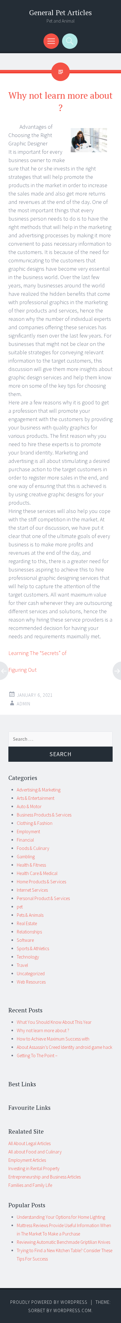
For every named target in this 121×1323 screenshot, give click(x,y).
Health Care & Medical (37, 873)
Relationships (29, 932)
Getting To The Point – (37, 1055)
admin (23, 704)
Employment (28, 831)
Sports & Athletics (33, 948)
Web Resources (31, 982)
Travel (22, 965)
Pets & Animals (30, 915)
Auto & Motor (29, 806)
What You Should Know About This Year (54, 1022)
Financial (25, 840)
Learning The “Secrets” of (37, 653)
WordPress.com (72, 1310)
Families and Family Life (30, 1185)
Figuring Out (22, 669)
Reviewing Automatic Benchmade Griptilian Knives (63, 1242)
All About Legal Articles (29, 1143)
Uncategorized (31, 973)
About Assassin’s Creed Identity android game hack (64, 1047)
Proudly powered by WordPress (48, 1302)
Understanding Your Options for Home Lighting (61, 1217)
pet (20, 907)
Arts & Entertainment (35, 798)
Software (25, 940)
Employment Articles (27, 1160)
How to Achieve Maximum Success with (53, 1039)
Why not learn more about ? (43, 1030)
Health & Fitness (31, 865)
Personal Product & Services (43, 898)
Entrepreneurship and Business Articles (44, 1177)
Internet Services (32, 890)
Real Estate (27, 923)
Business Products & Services (44, 815)
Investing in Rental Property (34, 1168)
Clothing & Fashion (34, 823)
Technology (28, 957)
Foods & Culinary (33, 848)
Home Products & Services (41, 882)
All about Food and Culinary (35, 1152)
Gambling (26, 857)
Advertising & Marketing (38, 790)
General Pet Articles (60, 12)
